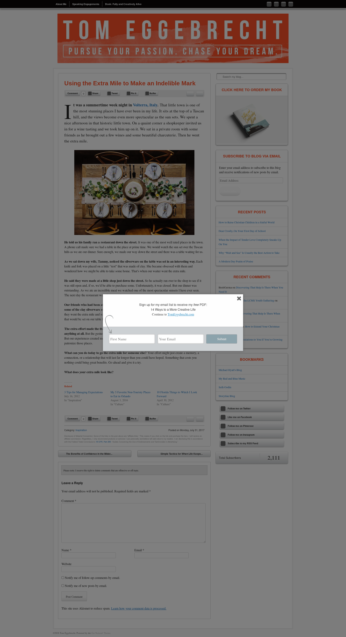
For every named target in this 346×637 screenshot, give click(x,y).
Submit (221, 339)
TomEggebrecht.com (181, 314)
